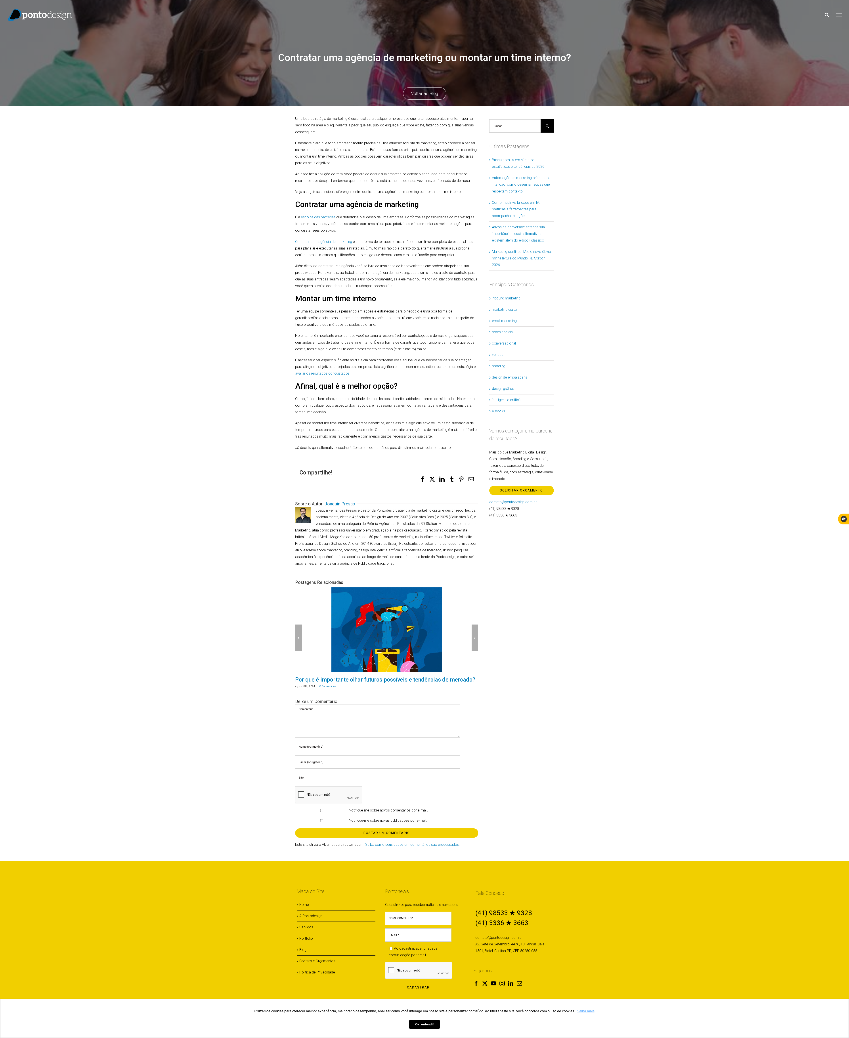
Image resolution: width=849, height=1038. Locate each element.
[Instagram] (502, 991)
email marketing (504, 321)
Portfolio (306, 946)
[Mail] (519, 991)
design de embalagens (509, 377)
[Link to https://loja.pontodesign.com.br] (844, 519)
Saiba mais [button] (586, 1011)
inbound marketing (506, 298)
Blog (302, 957)
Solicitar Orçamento (521, 490)
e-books (498, 411)
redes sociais (502, 332)
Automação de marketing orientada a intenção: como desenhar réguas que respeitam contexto (521, 184)
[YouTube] (493, 991)
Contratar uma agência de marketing (323, 242)
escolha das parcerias (318, 217)
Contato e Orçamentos (317, 969)
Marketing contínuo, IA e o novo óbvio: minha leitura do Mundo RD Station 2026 (522, 258)
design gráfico (503, 389)
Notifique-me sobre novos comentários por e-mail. (388, 818)
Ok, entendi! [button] (424, 1024)
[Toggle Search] (827, 15)
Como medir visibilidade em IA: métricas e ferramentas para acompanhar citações (516, 209)
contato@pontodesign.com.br (513, 502)
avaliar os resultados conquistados (322, 373)
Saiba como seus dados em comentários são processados (412, 852)
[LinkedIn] (510, 991)
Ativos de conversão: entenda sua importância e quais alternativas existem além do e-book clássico (518, 233)
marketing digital (504, 309)
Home (304, 912)
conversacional (504, 343)
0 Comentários (327, 694)
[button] (298, 642)
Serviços (306, 935)
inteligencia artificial (507, 400)
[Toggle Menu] (839, 15)
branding (498, 366)
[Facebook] (476, 991)
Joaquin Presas (340, 504)
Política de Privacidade (317, 980)
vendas (497, 354)
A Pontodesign (310, 924)
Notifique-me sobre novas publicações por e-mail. (388, 828)
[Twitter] (485, 991)
